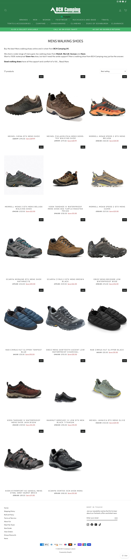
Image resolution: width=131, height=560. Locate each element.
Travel (106, 20)
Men (35, 20)
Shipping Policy (9, 511)
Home (6, 508)
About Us (7, 521)
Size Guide (8, 528)
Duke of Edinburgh (97, 23)
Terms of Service (10, 518)
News (6, 538)
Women (47, 20)
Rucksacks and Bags (85, 20)
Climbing (76, 23)
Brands (24, 20)
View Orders (8, 532)
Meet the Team (9, 525)
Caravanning (58, 23)
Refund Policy (9, 515)
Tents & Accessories (19, 23)
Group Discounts (10, 535)
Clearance (117, 23)
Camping (41, 23)
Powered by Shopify (65, 552)
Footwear (62, 20)
